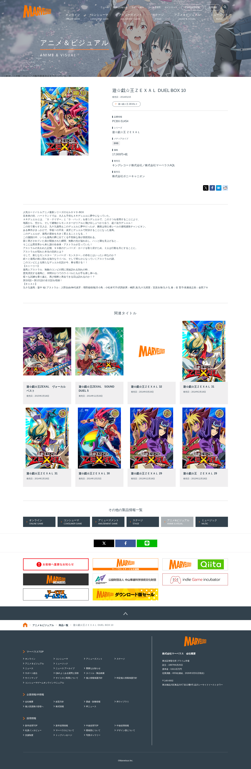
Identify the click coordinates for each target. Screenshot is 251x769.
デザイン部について (126, 730)
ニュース (105, 7)
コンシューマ (62, 659)
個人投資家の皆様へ (34, 706)
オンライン (30, 659)
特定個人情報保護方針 (127, 678)
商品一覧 (63, 625)
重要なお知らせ (120, 7)
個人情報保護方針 (94, 678)
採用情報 (213, 7)
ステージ (121, 659)
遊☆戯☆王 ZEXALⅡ (127, 104)
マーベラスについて (65, 730)
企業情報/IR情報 (192, 7)
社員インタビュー (33, 730)
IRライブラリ (123, 702)
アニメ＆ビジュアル (43, 625)
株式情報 (60, 706)
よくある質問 (154, 7)
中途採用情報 (123, 725)
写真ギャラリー (93, 735)
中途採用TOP (92, 725)
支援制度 (29, 735)
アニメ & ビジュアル (34, 663)
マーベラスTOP (35, 651)
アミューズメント (94, 659)
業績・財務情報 (93, 702)
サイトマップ (171, 7)
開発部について (93, 730)
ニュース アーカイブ (65, 668)
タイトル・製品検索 (95, 673)
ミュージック (62, 663)
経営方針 (60, 702)
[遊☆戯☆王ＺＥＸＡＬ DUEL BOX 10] (218, 187)
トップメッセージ (64, 735)
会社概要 (29, 702)
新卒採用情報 (62, 725)
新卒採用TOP (31, 725)
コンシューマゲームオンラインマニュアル (44, 683)
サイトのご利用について (67, 678)
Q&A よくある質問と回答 (67, 673)
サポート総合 (138, 7)
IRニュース (91, 706)
